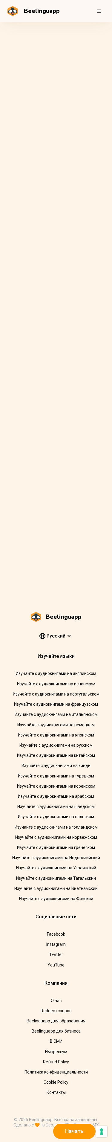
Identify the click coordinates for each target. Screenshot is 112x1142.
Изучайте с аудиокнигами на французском (56, 704)
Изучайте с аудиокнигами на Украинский (56, 867)
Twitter (56, 954)
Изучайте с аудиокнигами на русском (56, 745)
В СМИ (56, 1041)
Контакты (56, 1092)
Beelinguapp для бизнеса (56, 1031)
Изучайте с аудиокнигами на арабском (56, 796)
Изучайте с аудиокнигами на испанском (56, 683)
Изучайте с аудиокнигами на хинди (56, 765)
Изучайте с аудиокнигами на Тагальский (56, 878)
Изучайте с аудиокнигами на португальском (56, 694)
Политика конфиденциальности (56, 1072)
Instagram (56, 944)
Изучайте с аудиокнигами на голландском (56, 827)
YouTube (56, 965)
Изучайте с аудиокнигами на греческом (56, 847)
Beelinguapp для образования (56, 1021)
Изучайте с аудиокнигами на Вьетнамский (56, 888)
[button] (99, 11)
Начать (74, 1131)
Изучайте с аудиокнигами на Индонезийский (56, 857)
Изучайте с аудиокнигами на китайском (56, 755)
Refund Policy (56, 1061)
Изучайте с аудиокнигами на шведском (56, 806)
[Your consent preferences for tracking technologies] (101, 1131)
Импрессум (56, 1051)
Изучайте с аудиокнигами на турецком (56, 776)
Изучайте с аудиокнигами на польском (56, 816)
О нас (56, 1000)
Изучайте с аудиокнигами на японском (56, 735)
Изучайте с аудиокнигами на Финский (56, 898)
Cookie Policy (56, 1082)
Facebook (56, 934)
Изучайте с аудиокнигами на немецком (56, 724)
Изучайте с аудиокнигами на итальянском (56, 714)
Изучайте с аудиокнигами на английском (56, 673)
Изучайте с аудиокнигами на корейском (56, 786)
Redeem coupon (56, 1010)
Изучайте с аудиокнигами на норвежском (56, 837)
